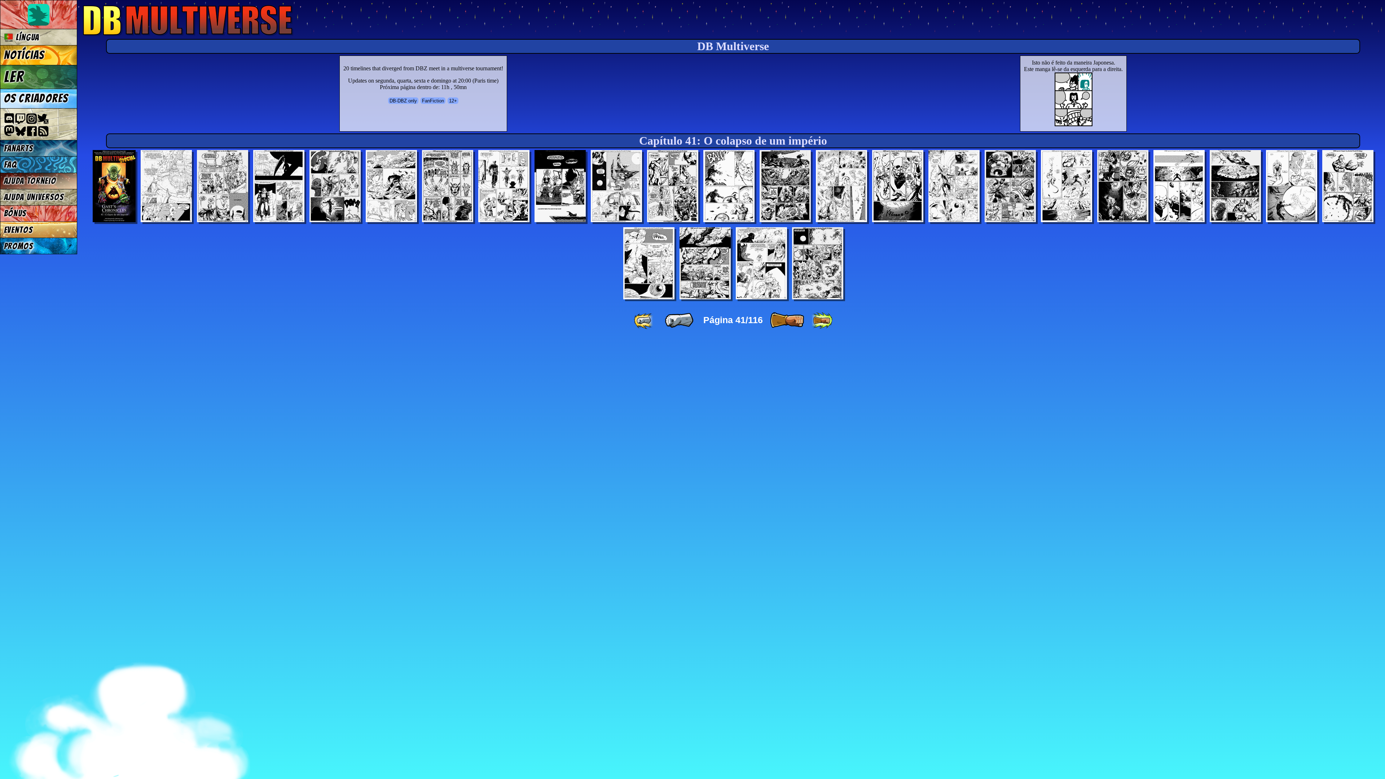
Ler (14, 77)
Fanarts (19, 148)
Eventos (18, 229)
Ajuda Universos (34, 197)
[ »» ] (822, 321)
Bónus (15, 213)
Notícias (24, 55)
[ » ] (787, 321)
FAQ (10, 164)
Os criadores (36, 98)
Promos (19, 246)
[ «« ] (644, 321)
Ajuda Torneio (30, 180)
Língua (26, 37)
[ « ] (679, 321)
